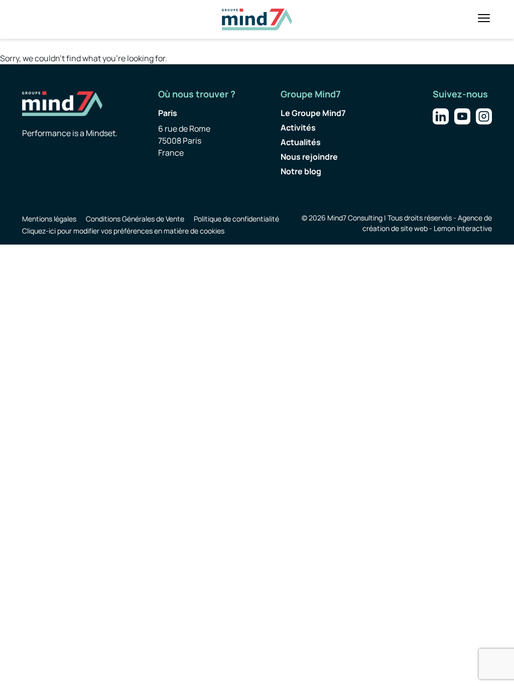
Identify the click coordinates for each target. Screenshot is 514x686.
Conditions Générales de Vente (135, 218)
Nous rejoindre (309, 156)
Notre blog (301, 171)
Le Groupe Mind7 (313, 113)
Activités (298, 127)
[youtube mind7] (462, 115)
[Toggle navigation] (484, 18)
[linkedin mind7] (441, 115)
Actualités (301, 142)
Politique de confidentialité (236, 218)
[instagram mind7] (484, 115)
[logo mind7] (257, 19)
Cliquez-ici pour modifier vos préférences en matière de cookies (123, 231)
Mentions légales (49, 218)
